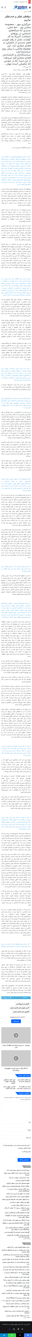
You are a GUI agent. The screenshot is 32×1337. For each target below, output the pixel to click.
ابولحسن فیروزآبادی (22, 1004)
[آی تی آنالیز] (20, 7)
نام (29, 1122)
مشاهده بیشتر (27, 1239)
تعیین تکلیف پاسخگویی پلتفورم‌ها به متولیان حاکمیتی (9, 1081)
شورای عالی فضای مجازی (20, 1012)
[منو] (30, 8)
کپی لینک (16, 1021)
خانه (28, 12)
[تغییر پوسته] (5, 8)
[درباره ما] (9, 1329)
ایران (25, 12)
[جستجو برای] (2, 8)
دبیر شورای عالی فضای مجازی (19, 1008)
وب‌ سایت (28, 1138)
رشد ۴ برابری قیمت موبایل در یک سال (18, 2)
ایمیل (29, 1130)
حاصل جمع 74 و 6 (26, 1152)
